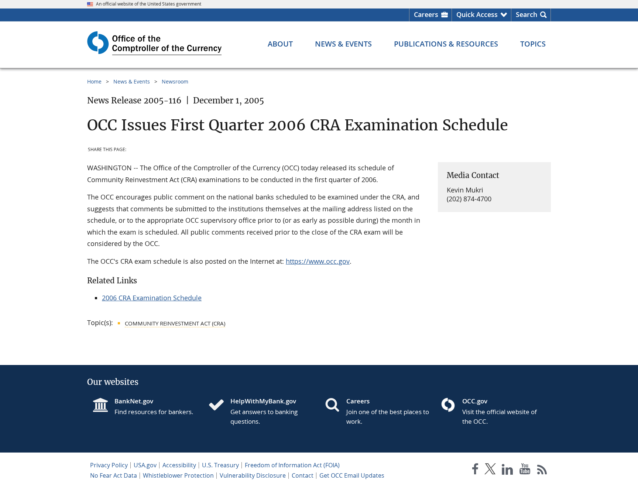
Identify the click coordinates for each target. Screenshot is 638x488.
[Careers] (335, 405)
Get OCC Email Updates (351, 475)
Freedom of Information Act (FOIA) (292, 465)
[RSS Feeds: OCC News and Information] (542, 470)
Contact (302, 475)
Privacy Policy (109, 465)
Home (94, 81)
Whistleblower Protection (178, 475)
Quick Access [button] (477, 14)
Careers (426, 14)
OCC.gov (474, 401)
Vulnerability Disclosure (253, 475)
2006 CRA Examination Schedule (152, 297)
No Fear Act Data (113, 475)
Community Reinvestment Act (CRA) (175, 323)
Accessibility (179, 465)
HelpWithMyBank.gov (263, 401)
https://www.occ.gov (318, 261)
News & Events (131, 81)
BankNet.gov (133, 401)
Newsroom (175, 81)
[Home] (219, 405)
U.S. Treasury (220, 465)
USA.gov (145, 465)
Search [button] (526, 14)
